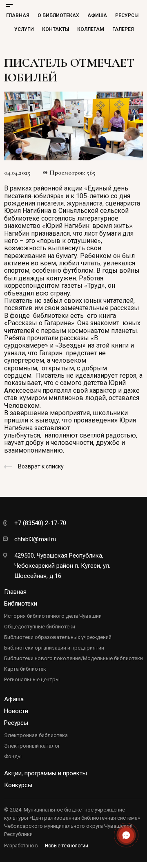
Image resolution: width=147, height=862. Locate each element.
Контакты (55, 29)
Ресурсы (126, 15)
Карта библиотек (25, 669)
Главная (17, 15)
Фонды (13, 756)
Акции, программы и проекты (45, 773)
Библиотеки (20, 603)
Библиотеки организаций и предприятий (54, 648)
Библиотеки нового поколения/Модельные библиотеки (73, 658)
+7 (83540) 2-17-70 (40, 523)
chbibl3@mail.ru (35, 539)
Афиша (97, 15)
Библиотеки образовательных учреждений (57, 637)
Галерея (123, 29)
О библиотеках (58, 15)
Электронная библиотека (36, 735)
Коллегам (90, 29)
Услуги (24, 29)
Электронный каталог (32, 746)
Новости (16, 711)
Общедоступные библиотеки (39, 627)
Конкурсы (18, 785)
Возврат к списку (41, 466)
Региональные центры (32, 679)
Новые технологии (66, 846)
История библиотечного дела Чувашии (53, 616)
